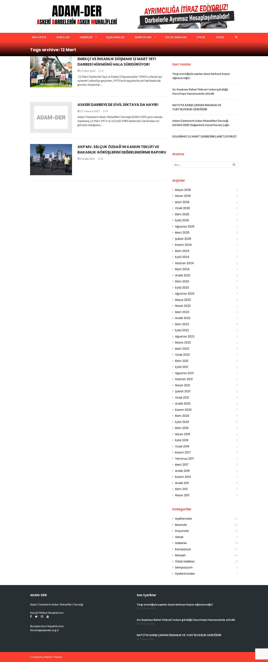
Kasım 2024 (183, 245)
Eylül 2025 (182, 220)
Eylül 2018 (181, 440)
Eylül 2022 (182, 330)
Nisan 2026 (183, 196)
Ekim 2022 (182, 324)
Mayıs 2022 (183, 342)
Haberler (86, 37)
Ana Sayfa (39, 37)
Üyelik (201, 37)
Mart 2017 (182, 465)
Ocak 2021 (182, 397)
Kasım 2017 (183, 452)
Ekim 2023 (182, 281)
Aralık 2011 (182, 483)
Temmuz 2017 (184, 459)
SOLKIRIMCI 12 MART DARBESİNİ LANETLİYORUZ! (204, 136)
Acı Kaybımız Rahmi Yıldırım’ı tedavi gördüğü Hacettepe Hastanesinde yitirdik (186, 619)
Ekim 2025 (182, 214)
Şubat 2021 (182, 391)
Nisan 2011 (182, 495)
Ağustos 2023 (184, 294)
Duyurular (182, 531)
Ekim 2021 (181, 361)
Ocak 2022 (182, 355)
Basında (181, 525)
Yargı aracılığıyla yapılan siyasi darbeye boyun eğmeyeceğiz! (175, 604)
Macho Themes (53, 657)
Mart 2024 (182, 269)
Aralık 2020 (183, 403)
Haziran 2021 (184, 379)
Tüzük (219, 37)
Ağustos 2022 (184, 336)
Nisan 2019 (182, 434)
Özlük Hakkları (176, 37)
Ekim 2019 (182, 428)
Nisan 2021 (182, 385)
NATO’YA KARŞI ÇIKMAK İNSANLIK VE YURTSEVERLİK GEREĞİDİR (179, 635)
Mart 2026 (182, 202)
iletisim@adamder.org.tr (44, 630)
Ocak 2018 (182, 446)
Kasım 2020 (183, 410)
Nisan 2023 (183, 306)
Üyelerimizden (185, 574)
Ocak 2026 (182, 208)
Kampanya (183, 549)
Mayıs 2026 (183, 190)
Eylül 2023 (182, 288)
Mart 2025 (182, 232)
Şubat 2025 (183, 239)
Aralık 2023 (182, 275)
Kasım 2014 (183, 477)
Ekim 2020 (182, 416)
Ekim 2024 (182, 251)
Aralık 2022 (182, 318)
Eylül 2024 (182, 257)
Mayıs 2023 (183, 300)
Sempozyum (143, 37)
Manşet (180, 555)
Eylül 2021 (181, 367)
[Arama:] (205, 164)
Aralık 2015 (182, 471)
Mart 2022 (182, 349)
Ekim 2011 (181, 489)
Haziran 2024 (184, 263)
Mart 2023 (182, 312)
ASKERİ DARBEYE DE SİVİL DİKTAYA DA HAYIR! (117, 104)
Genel (179, 537)
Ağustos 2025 (185, 226)
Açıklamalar (115, 37)
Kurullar (63, 37)
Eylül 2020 (182, 422)
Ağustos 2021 (184, 373)
